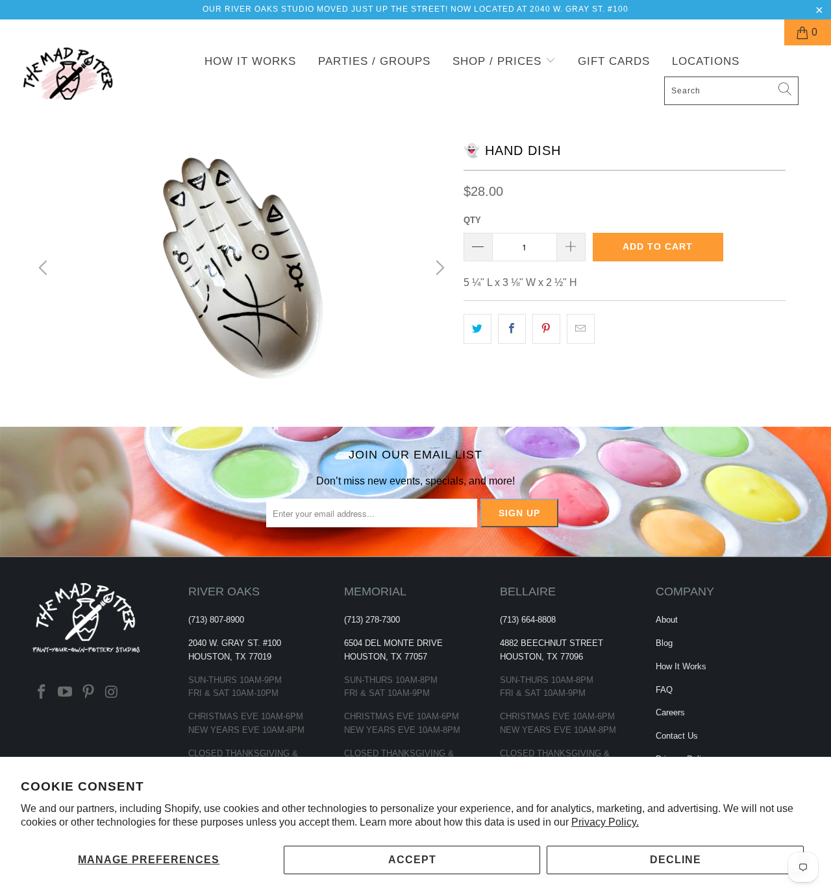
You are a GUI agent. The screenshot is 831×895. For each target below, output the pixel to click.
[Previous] (45, 268)
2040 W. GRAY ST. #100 (234, 643)
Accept (412, 859)
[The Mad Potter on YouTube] (65, 692)
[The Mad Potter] (73, 82)
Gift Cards (614, 61)
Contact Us (677, 736)
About (667, 620)
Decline (675, 859)
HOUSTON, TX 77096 (541, 657)
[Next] (438, 268)
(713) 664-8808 (528, 620)
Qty (472, 220)
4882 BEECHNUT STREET (551, 643)
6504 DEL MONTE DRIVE (393, 643)
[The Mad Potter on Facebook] (42, 692)
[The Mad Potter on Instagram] (111, 692)
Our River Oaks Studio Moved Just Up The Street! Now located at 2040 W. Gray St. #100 (415, 9)
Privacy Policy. (605, 822)
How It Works (250, 61)
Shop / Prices (499, 61)
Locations (705, 61)
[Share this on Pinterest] (546, 329)
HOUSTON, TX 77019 (229, 657)
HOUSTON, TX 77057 (385, 657)
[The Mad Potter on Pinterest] (88, 692)
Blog (664, 643)
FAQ (664, 690)
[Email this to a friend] (581, 329)
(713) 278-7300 (372, 620)
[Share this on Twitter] (477, 329)
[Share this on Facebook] (512, 329)
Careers (670, 712)
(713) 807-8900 (216, 620)
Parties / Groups (374, 61)
